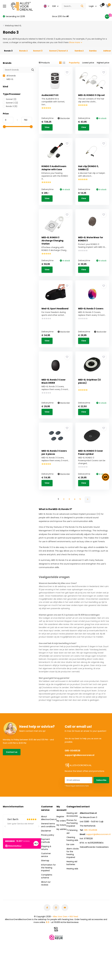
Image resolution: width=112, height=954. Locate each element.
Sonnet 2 (12, 102)
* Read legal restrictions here (77, 786)
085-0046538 (72, 750)
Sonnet (11, 99)
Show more (74, 42)
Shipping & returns (46, 848)
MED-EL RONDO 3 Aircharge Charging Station (52, 240)
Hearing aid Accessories (72, 814)
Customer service (46, 855)
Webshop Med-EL (13, 25)
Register (60, 816)
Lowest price (88, 62)
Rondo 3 (11, 106)
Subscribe (101, 780)
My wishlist (62, 829)
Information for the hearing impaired (48, 867)
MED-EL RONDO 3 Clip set (91, 95)
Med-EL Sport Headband (55, 308)
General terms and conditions (48, 825)
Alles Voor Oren (60, 916)
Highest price (103, 62)
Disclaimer (46, 830)
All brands (11, 75)
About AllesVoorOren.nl (49, 818)
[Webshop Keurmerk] (56, 937)
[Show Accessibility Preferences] (105, 477)
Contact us (11, 752)
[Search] (82, 6)
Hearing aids (72, 868)
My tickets (61, 825)
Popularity (74, 62)
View (47, 127)
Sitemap (45, 860)
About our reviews (46, 883)
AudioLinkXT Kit (50, 95)
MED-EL (9, 79)
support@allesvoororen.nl (79, 755)
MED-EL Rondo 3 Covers (90, 308)
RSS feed (74, 916)
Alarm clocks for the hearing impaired (73, 853)
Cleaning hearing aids (72, 839)
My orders (61, 820)
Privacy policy (47, 835)
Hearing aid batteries (72, 863)
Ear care (70, 844)
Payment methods (45, 840)
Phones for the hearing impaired (72, 823)
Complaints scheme (46, 876)
